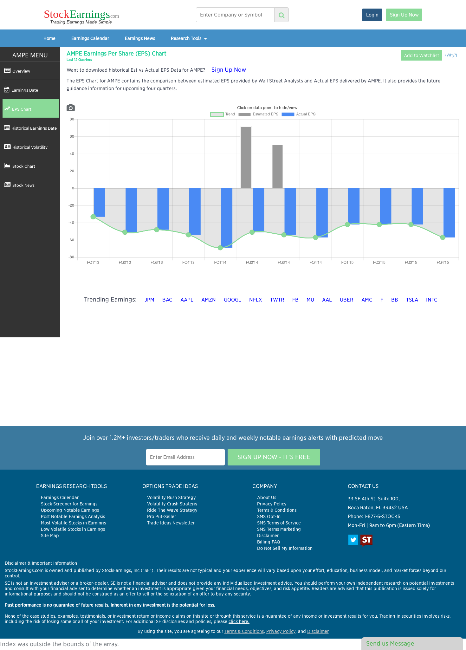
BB (394, 300)
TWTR (277, 300)
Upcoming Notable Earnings (70, 510)
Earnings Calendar (90, 38)
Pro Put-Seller (161, 516)
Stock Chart (23, 166)
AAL (327, 300)
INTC (431, 300)
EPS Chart (21, 109)
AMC (366, 300)
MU (310, 300)
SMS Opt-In (269, 516)
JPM (149, 300)
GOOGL (232, 300)
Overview (21, 71)
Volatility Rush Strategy (171, 497)
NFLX (255, 300)
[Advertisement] (233, 381)
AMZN (208, 300)
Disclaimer (268, 535)
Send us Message (390, 643)
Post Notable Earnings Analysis (73, 516)
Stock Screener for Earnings (69, 503)
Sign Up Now (404, 15)
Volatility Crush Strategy (172, 503)
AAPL (186, 300)
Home (49, 38)
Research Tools (187, 38)
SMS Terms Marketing (279, 529)
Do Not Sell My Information (285, 548)
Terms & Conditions (276, 510)
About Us (266, 497)
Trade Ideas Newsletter (171, 522)
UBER (346, 300)
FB (295, 300)
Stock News (23, 185)
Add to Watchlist (421, 55)
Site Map (50, 535)
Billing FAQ (268, 541)
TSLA (412, 300)
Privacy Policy (272, 503)
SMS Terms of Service (279, 522)
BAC (167, 300)
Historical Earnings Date (34, 128)
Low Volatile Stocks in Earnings (73, 529)
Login (372, 15)
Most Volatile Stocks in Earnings (73, 522)
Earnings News (140, 38)
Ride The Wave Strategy (172, 510)
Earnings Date (24, 90)
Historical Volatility (30, 147)
